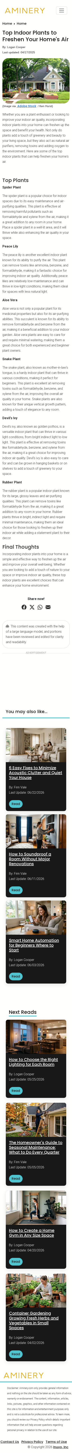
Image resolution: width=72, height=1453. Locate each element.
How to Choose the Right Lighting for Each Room (33, 1062)
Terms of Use (56, 1441)
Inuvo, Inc (60, 1447)
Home (7, 23)
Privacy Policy (32, 1441)
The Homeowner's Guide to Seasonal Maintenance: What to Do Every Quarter (35, 1147)
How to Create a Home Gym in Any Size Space (31, 1233)
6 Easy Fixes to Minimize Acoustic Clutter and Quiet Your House (35, 772)
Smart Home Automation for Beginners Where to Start (34, 945)
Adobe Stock (26, 106)
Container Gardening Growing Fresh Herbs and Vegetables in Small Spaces (34, 1320)
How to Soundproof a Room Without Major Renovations (30, 859)
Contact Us (9, 1441)
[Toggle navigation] (61, 10)
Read (16, 804)
